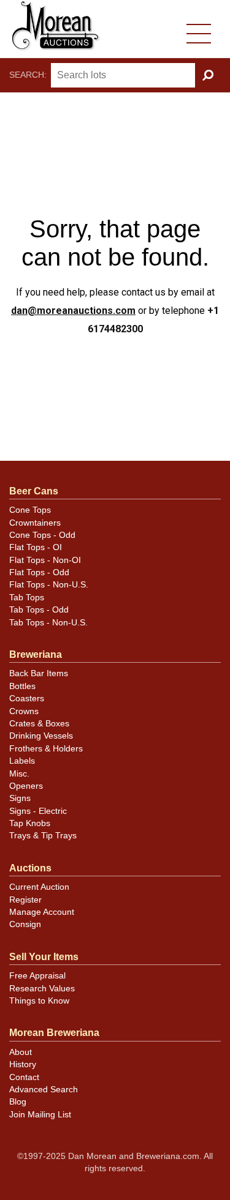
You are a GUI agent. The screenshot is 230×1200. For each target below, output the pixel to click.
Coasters (26, 698)
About (20, 1052)
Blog (17, 1101)
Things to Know (39, 1000)
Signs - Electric (38, 811)
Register (25, 899)
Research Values (42, 988)
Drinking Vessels (41, 735)
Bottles (22, 686)
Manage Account (41, 912)
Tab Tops (26, 597)
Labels (22, 761)
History (22, 1064)
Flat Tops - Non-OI (45, 560)
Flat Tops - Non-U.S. (48, 584)
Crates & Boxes (39, 723)
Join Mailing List (40, 1114)
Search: (28, 75)
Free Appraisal (37, 975)
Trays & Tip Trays (43, 835)
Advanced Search (43, 1089)
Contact (24, 1077)
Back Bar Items (38, 673)
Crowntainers (35, 522)
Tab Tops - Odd (39, 609)
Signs (20, 798)
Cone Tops (30, 510)
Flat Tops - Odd (39, 572)
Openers (26, 786)
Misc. (19, 773)
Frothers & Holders (46, 748)
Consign (25, 924)
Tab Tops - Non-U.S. (48, 622)
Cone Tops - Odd (42, 535)
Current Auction (39, 887)
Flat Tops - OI (35, 547)
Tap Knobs (29, 823)
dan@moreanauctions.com (73, 310)
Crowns (24, 711)
